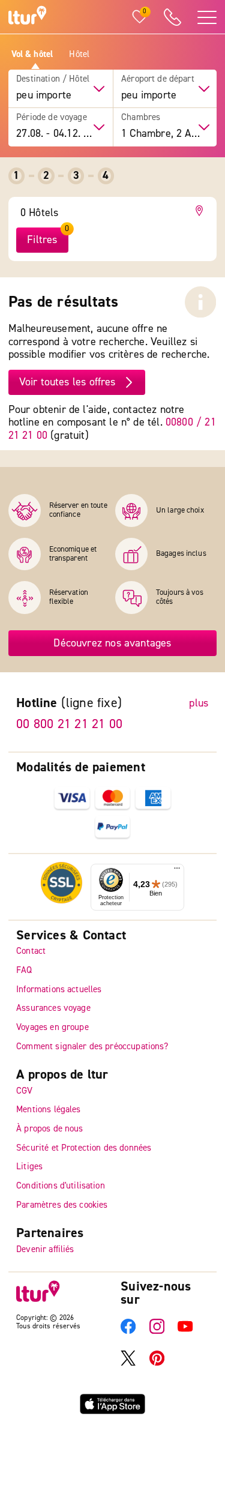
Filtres (42, 240)
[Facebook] (128, 1331)
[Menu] (177, 870)
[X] (128, 1363)
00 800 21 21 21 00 (69, 723)
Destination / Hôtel (52, 79)
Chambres (140, 117)
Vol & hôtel (32, 54)
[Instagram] (156, 1331)
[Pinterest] (156, 1363)
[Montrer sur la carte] (201, 210)
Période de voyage (51, 117)
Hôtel (79, 54)
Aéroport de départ (157, 79)
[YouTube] (185, 1331)
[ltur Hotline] (172, 17)
